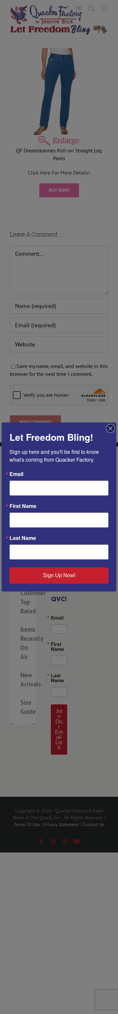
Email (16, 474)
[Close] (110, 428)
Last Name (23, 538)
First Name (23, 506)
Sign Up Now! (59, 575)
